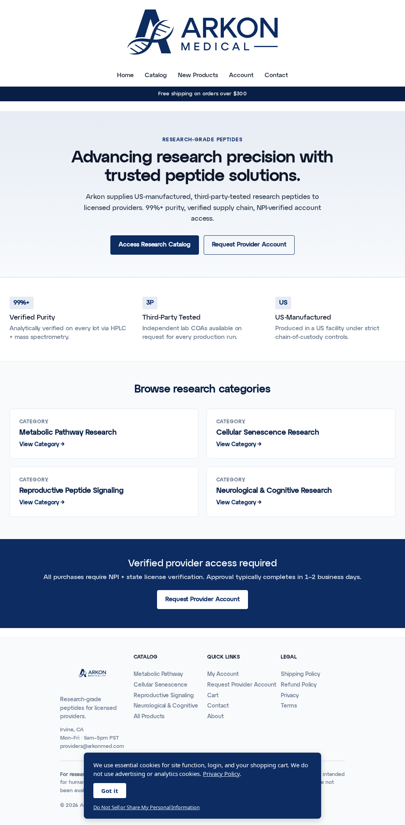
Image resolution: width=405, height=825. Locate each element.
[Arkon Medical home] (202, 32)
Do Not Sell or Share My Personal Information (146, 807)
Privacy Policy (221, 774)
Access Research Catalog (154, 245)
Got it (109, 791)
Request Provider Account (249, 245)
